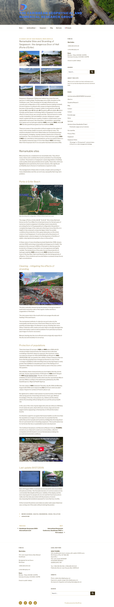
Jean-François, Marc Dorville (42, 38)
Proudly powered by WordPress (73, 603)
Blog (51, 28)
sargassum (26, 516)
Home (20, 28)
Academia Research (73, 102)
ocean (50, 514)
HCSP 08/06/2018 (31, 375)
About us (70, 99)
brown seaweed (27, 514)
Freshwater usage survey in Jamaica (79, 127)
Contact (70, 108)
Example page (71, 115)
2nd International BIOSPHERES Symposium (79, 96)
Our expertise (71, 130)
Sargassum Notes (72, 139)
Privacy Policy (71, 133)
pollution (57, 514)
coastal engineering (40, 514)
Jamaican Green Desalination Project (77, 124)
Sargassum (43, 28)
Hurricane (59, 28)
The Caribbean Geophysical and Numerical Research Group (50, 15)
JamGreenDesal (31, 28)
